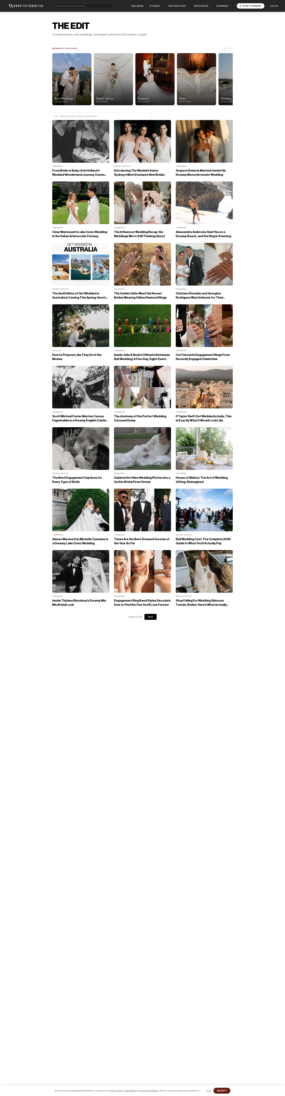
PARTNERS (137, 6)
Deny (208, 1090)
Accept (222, 1090)
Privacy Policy (116, 1090)
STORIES (154, 6)
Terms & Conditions (149, 1090)
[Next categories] (230, 48)
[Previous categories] (224, 48)
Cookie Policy (130, 1090)
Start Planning (252, 6)
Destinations (177, 6)
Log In (274, 6)
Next (150, 616)
